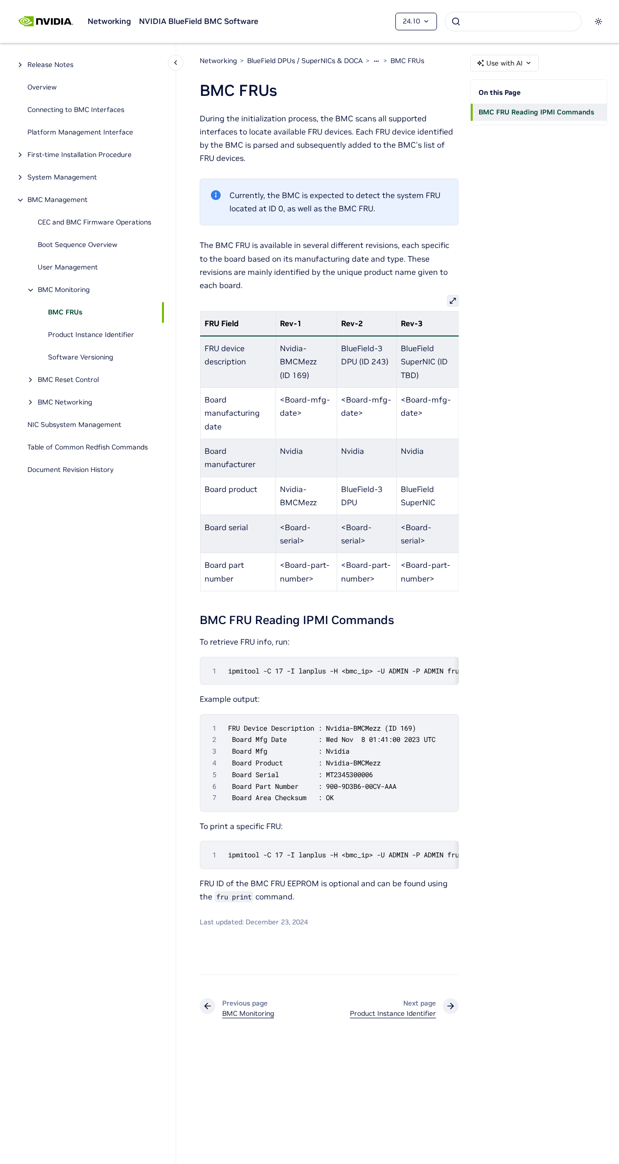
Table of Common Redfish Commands (87, 447)
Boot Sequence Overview (77, 245)
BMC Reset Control (68, 380)
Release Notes (50, 65)
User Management (68, 267)
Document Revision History (70, 470)
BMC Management (57, 200)
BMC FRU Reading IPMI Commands (536, 112)
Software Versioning (80, 357)
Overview (42, 87)
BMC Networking (65, 402)
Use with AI (504, 63)
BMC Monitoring (64, 290)
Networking (109, 21)
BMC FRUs (65, 312)
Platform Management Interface (80, 132)
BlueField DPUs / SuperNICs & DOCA (305, 60)
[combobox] (513, 21)
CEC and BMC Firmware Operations (94, 222)
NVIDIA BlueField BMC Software (198, 21)
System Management (62, 177)
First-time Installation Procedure (79, 155)
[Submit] (456, 21)
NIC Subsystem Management (74, 425)
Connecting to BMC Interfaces (75, 110)
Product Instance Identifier (91, 335)
